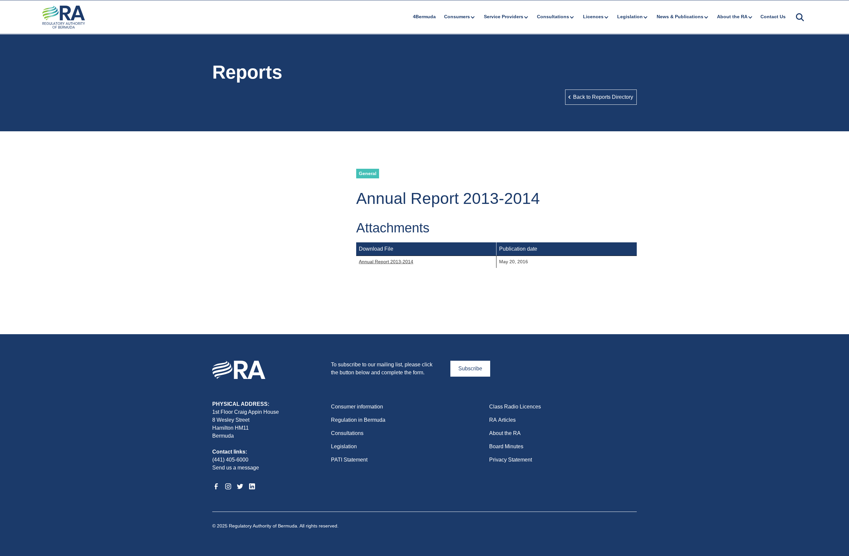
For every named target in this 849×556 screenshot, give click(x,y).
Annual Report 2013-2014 (386, 261)
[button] (459, 17)
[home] (63, 17)
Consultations (347, 433)
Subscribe (470, 368)
